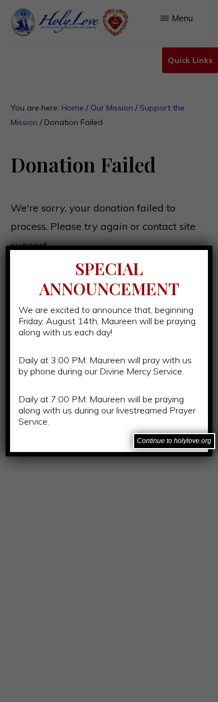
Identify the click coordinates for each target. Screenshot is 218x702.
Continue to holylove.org (174, 441)
